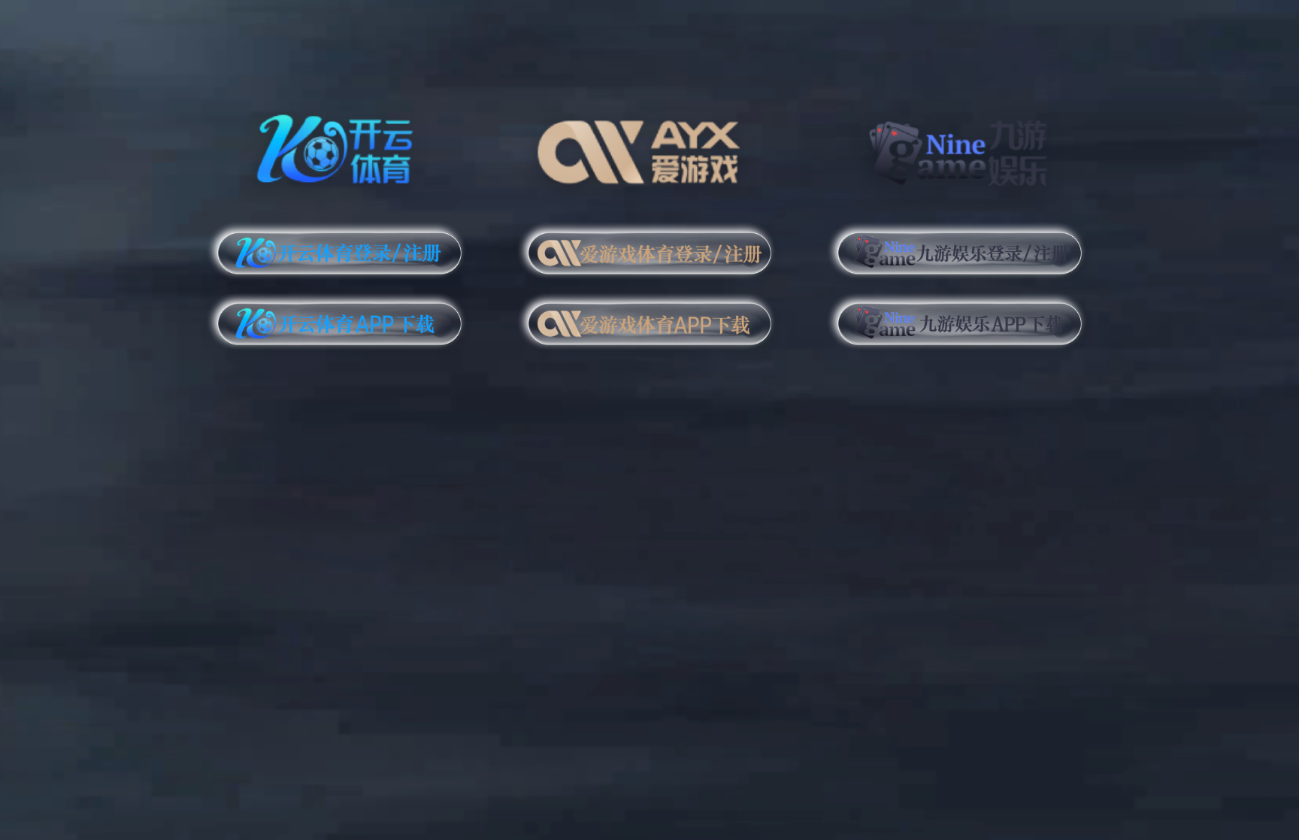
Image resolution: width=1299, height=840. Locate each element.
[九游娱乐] (959, 146)
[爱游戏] (649, 146)
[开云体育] (339, 146)
